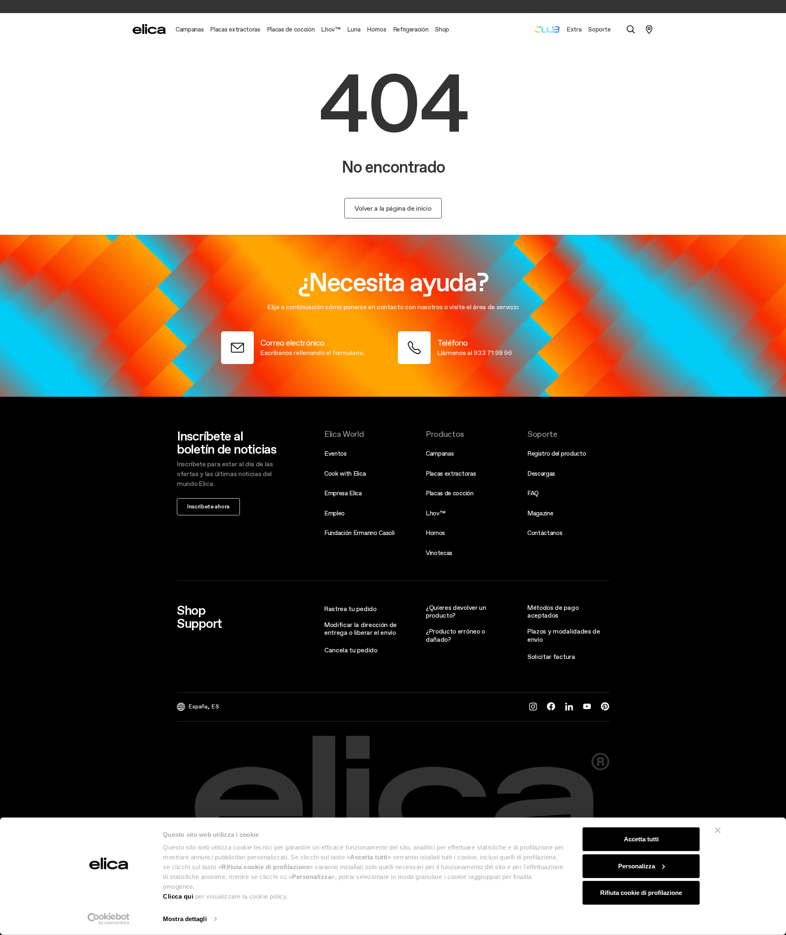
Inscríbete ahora (208, 506)
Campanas (440, 453)
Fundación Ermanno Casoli (359, 532)
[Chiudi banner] (717, 830)
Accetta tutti (641, 839)
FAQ (533, 493)
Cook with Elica (345, 473)
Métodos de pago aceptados (552, 611)
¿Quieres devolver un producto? (456, 611)
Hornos (435, 532)
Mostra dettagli (185, 918)
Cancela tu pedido (350, 649)
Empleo (334, 513)
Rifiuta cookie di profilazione (641, 892)
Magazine (540, 513)
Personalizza (636, 865)
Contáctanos (544, 532)
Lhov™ (435, 513)
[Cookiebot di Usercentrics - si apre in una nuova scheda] (109, 919)
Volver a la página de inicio (393, 208)
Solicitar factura (551, 656)
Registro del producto (556, 453)
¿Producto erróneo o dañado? (455, 635)
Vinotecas (439, 552)
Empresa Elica (343, 493)
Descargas (541, 473)
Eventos (335, 453)
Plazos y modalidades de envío (563, 635)
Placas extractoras (451, 473)
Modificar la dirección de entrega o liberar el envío (360, 628)
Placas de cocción (450, 493)
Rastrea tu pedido (350, 608)
